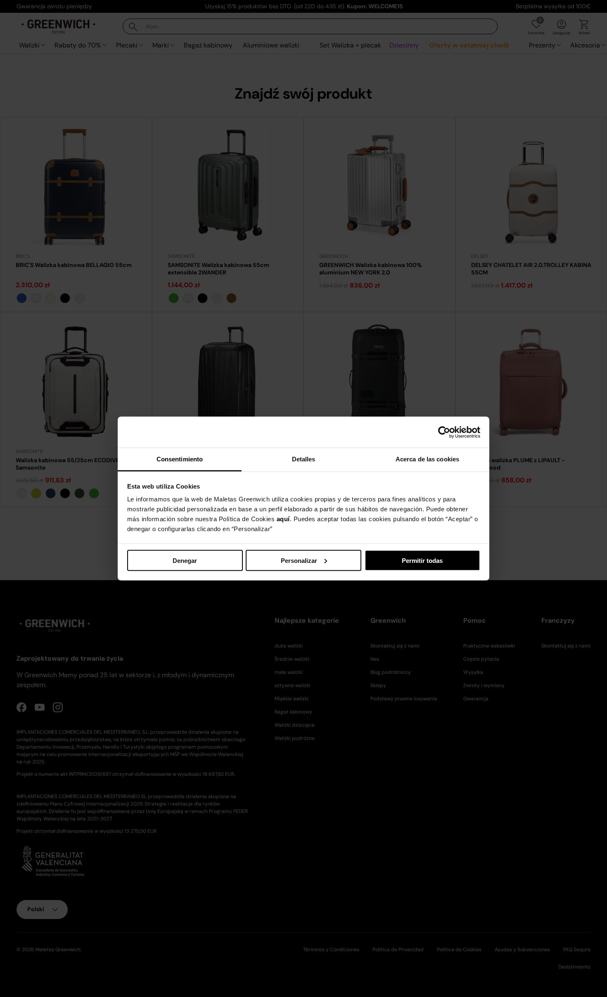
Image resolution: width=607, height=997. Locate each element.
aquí (283, 518)
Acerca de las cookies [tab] (427, 459)
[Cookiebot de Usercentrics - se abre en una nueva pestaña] (444, 432)
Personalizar (299, 560)
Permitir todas (422, 560)
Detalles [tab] (303, 459)
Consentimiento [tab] (179, 459)
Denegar (185, 560)
